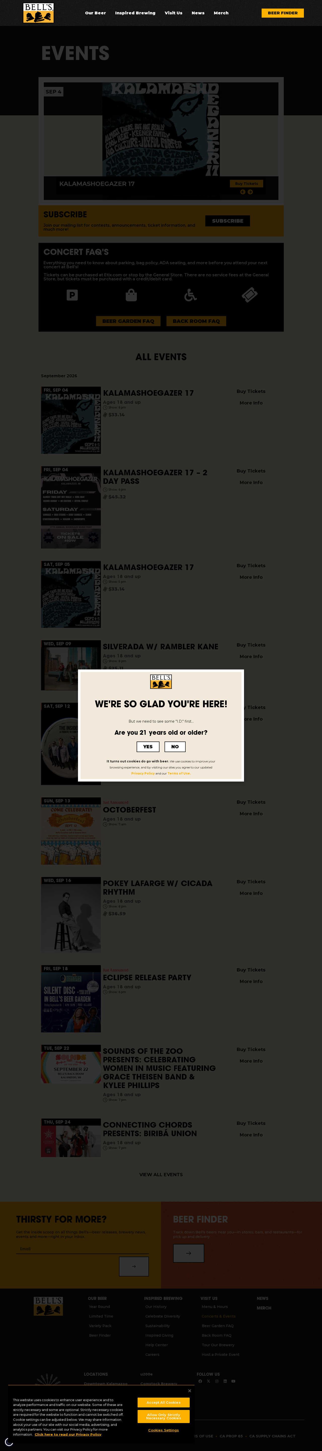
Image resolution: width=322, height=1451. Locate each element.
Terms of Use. (179, 773)
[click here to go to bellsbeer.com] (38, 13)
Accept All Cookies (163, 1402)
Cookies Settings (163, 1430)
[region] (101, 1414)
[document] (161, 725)
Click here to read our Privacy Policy (68, 1434)
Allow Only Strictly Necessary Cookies (163, 1416)
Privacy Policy (143, 773)
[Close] (189, 1390)
